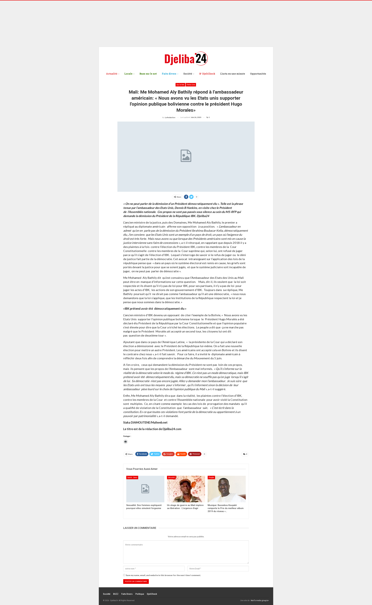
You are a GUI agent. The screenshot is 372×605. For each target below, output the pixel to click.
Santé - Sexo (132, 477)
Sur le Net (180, 85)
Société (187, 73)
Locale (128, 73)
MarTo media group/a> (260, 600)
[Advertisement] (186, 23)
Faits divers (169, 73)
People (211, 477)
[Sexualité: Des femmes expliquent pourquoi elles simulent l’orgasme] (145, 489)
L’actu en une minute (232, 73)
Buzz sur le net (148, 73)
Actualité (111, 73)
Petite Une (191, 85)
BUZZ (115, 594)
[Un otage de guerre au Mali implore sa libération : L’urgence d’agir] (186, 489)
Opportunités (258, 73)
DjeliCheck (208, 73)
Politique (139, 594)
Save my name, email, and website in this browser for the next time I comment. (163, 575)
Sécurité (171, 477)
